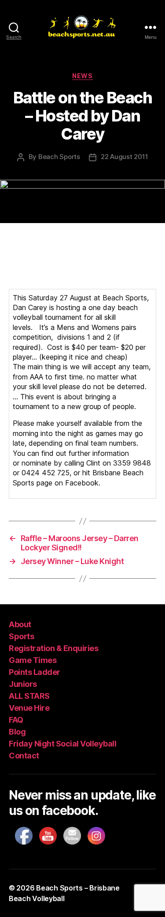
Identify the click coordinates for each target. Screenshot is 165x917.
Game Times (32, 660)
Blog (17, 731)
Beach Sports (59, 156)
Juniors (23, 684)
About (20, 624)
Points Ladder (34, 672)
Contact (24, 755)
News (82, 76)
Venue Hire (29, 707)
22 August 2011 (124, 156)
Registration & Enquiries (53, 648)
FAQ (16, 719)
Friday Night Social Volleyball (62, 743)
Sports (21, 636)
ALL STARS (29, 696)
